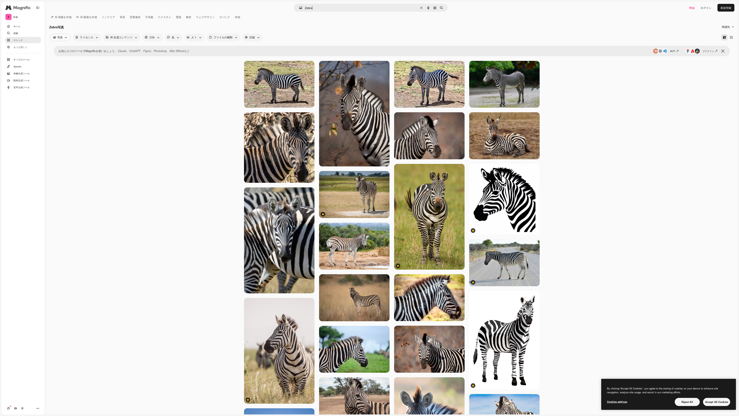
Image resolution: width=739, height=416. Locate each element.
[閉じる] (723, 51)
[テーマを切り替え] (22, 408)
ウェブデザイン (205, 17)
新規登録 (726, 8)
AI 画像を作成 (63, 17)
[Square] (731, 37)
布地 (237, 17)
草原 (122, 17)
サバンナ (224, 17)
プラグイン (708, 51)
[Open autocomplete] (299, 7)
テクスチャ (164, 17)
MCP (672, 51)
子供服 (149, 17)
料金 (692, 8)
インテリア (108, 17)
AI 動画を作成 (88, 17)
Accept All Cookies (716, 402)
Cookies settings (617, 401)
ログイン (706, 8)
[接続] (8, 408)
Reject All (687, 402)
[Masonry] (724, 37)
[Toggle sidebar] (38, 8)
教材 (188, 17)
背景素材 (135, 17)
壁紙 (178, 17)
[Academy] (15, 408)
